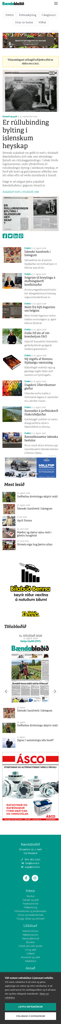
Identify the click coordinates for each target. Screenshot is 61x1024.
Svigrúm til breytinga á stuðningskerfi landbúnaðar (39, 281)
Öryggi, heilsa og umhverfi (30, 918)
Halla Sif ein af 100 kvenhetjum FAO (36, 335)
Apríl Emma (24, 520)
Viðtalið (30, 953)
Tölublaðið (15, 626)
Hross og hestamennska (30, 915)
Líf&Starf (30, 926)
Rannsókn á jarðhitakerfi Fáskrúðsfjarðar (41, 412)
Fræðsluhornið (30, 903)
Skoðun (30, 896)
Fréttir (10, 15)
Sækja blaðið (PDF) (30, 641)
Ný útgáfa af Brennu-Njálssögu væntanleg (38, 361)
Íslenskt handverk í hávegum (37, 253)
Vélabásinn (30, 961)
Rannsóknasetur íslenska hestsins (41, 438)
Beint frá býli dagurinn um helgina (39, 309)
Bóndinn (30, 942)
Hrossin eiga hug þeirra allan (34, 544)
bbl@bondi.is (32, 863)
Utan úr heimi (24, 22)
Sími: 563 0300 (32, 859)
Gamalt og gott (9, 116)
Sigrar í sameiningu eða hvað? (35, 740)
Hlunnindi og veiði (30, 957)
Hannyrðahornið (30, 938)
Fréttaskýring (27, 15)
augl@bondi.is (32, 867)
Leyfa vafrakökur (30, 1007)
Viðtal (42, 22)
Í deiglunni (49, 15)
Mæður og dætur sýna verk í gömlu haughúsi (34, 534)
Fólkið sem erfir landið (30, 946)
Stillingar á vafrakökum (30, 1016)
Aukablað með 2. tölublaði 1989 (20, 192)
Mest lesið (14, 484)
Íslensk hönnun (30, 931)
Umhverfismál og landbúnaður (30, 911)
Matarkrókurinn (30, 935)
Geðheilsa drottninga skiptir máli (37, 496)
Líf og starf (30, 950)
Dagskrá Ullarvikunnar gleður (40, 386)
